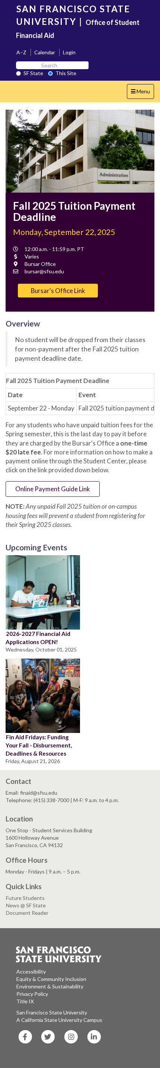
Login (69, 52)
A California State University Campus (59, 1020)
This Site (65, 73)
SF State (33, 73)
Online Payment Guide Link (52, 489)
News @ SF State (26, 905)
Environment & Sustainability (49, 986)
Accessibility (31, 971)
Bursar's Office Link (58, 291)
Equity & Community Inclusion (51, 979)
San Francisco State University (51, 1012)
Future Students (25, 898)
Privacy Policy (32, 994)
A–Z (21, 52)
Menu (142, 93)
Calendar (44, 52)
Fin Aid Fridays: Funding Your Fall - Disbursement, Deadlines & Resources (39, 745)
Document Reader (27, 913)
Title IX (25, 1001)
